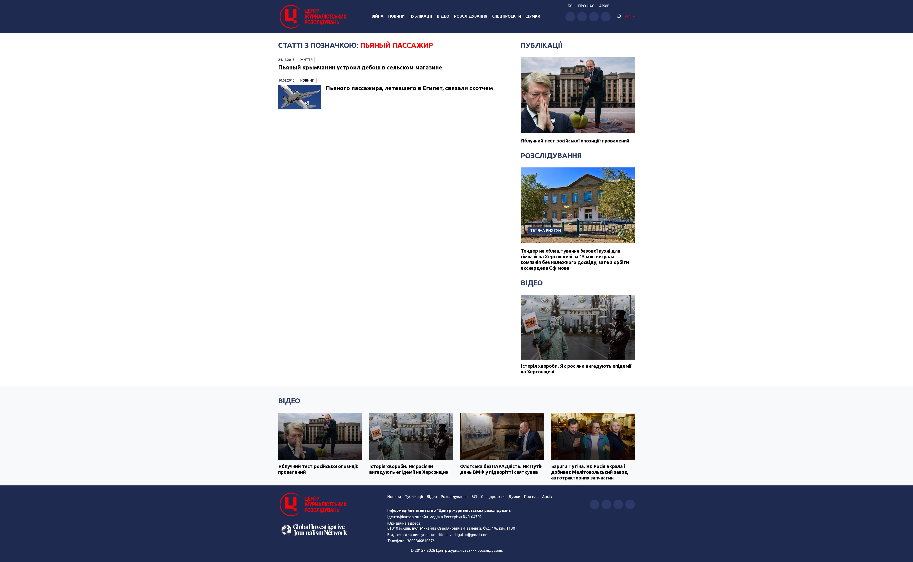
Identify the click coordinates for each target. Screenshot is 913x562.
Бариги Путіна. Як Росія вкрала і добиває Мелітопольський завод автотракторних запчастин (589, 472)
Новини (396, 16)
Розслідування (470, 16)
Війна (378, 16)
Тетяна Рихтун (545, 230)
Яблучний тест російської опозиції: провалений (575, 140)
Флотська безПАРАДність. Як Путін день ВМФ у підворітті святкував (501, 469)
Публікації (420, 16)
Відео (443, 16)
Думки (533, 16)
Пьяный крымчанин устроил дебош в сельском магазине (360, 67)
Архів (604, 6)
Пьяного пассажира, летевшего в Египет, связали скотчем (409, 88)
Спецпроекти (506, 16)
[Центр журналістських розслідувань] (312, 17)
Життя (306, 60)
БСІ (570, 6)
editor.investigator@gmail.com (462, 535)
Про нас (586, 6)
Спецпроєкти (493, 496)
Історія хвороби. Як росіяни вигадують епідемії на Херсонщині (576, 368)
